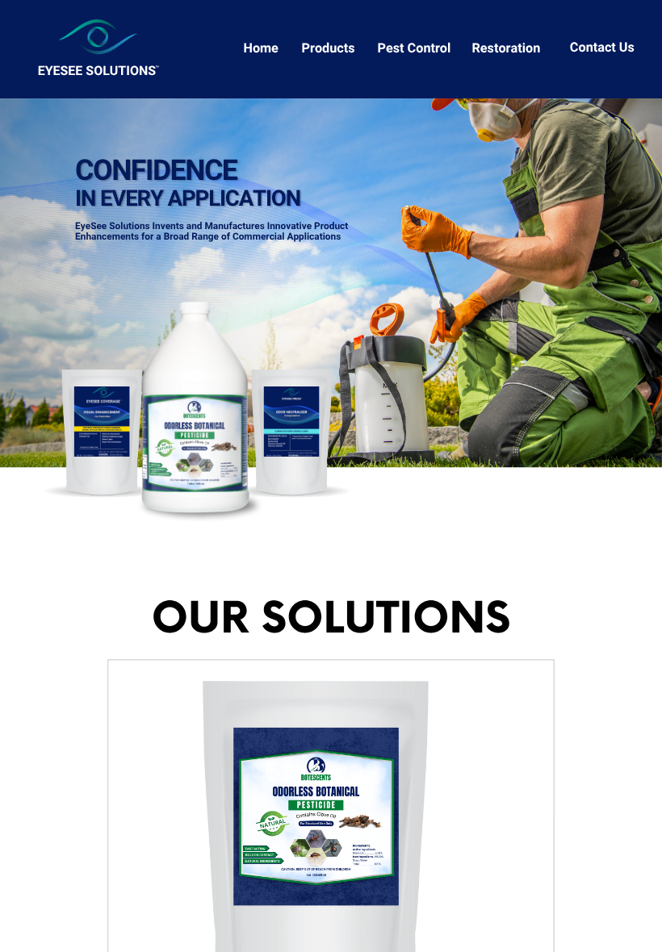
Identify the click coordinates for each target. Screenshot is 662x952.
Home (260, 48)
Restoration (506, 48)
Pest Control (414, 48)
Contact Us (602, 47)
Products (328, 48)
